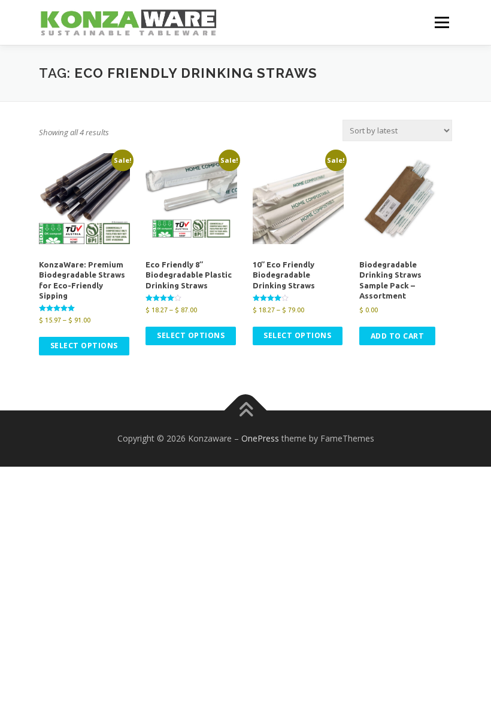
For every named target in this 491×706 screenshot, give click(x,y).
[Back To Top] (246, 410)
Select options (84, 345)
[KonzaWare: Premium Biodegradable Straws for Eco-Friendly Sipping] (84, 198)
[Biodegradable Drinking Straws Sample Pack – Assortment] (404, 198)
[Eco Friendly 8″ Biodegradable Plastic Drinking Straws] (191, 198)
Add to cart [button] (398, 336)
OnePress (260, 438)
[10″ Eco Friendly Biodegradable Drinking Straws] (298, 198)
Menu (441, 22)
